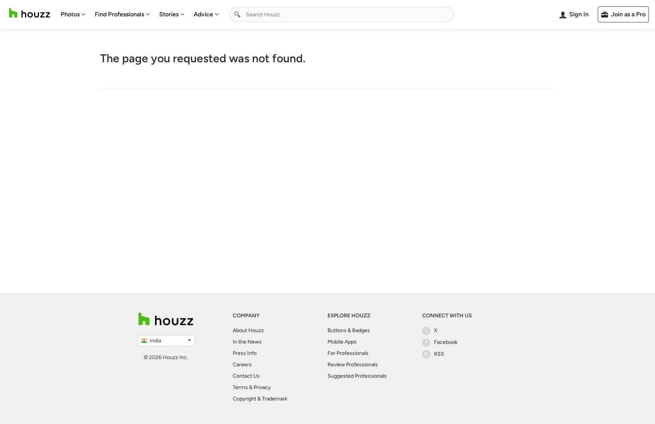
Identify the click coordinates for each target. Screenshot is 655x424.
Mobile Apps (342, 342)
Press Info (245, 353)
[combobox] (342, 14)
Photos (70, 14)
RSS (439, 354)
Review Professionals (353, 364)
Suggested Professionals (357, 376)
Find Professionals (119, 14)
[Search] (237, 14)
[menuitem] (73, 14)
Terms (240, 387)
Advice (203, 14)
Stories (169, 14)
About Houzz (248, 330)
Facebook (446, 342)
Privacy (262, 387)
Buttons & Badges (349, 330)
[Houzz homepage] (29, 13)
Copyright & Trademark (260, 399)
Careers (242, 364)
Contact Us (246, 376)
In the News (247, 342)
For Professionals (348, 353)
